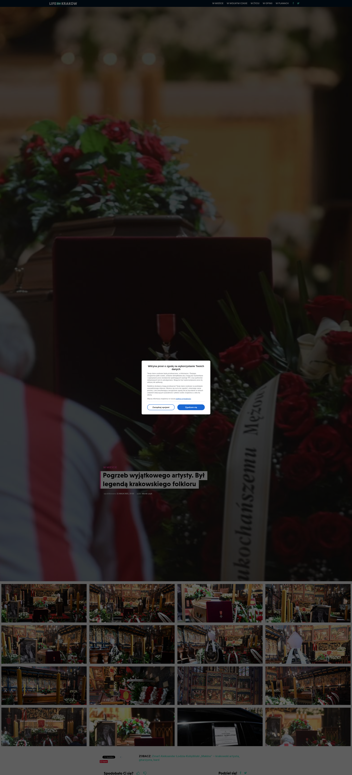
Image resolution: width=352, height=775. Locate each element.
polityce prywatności (183, 399)
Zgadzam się (191, 407)
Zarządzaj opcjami (160, 407)
